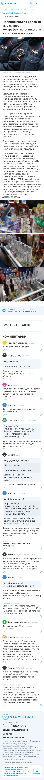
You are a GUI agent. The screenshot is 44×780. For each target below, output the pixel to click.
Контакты (7, 734)
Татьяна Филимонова (18, 622)
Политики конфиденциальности (15, 774)
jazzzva (11, 455)
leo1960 (11, 577)
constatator (13, 420)
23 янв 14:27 (36, 421)
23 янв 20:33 (29, 637)
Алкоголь (25, 13)
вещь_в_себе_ (14, 355)
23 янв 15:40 (31, 555)
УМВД (10, 13)
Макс (32, 309)
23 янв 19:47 (34, 622)
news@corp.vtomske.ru (15, 730)
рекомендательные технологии (15, 769)
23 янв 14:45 (21, 493)
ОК (36, 771)
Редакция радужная (17, 343)
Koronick (12, 554)
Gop (10, 385)
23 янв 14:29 (20, 455)
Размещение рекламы (13, 737)
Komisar (11, 405)
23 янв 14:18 (26, 356)
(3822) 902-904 (14, 726)
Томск (4, 13)
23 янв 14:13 (32, 343)
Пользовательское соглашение (13, 759)
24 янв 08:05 (29, 668)
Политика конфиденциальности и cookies (17, 763)
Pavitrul (11, 668)
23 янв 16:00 (21, 578)
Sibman (11, 637)
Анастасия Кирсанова (10, 16)
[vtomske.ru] (8, 3)
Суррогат (17, 13)
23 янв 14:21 (21, 405)
